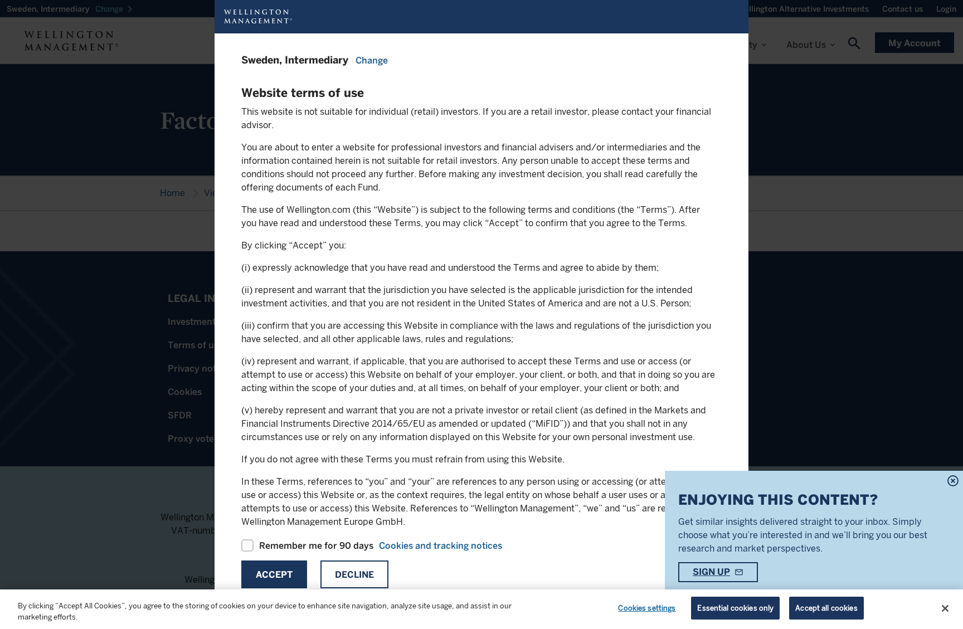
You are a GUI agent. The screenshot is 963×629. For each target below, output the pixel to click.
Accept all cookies (826, 608)
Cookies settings (646, 608)
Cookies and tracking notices (440, 545)
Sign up (711, 572)
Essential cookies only (735, 608)
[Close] (945, 608)
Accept (274, 574)
